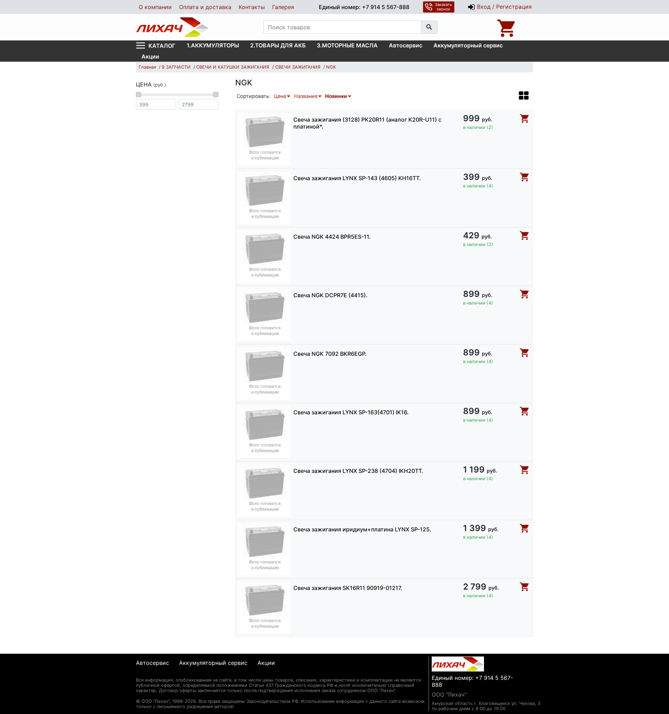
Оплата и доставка (205, 6)
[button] (523, 95)
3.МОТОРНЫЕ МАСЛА (347, 45)
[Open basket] (507, 27)
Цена (280, 96)
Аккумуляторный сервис (468, 45)
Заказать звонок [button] (443, 6)
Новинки (336, 96)
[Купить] (525, 118)
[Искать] (429, 27)
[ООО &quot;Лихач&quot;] (172, 27)
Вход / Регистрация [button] (503, 6)
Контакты (252, 6)
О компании (155, 6)
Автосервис (405, 45)
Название (305, 96)
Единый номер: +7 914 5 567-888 (364, 6)
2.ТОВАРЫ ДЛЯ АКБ (278, 45)
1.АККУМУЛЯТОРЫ (213, 45)
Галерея (283, 6)
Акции (150, 56)
